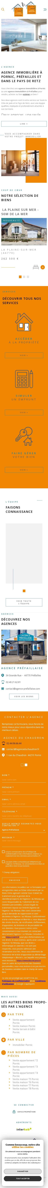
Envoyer (14, 880)
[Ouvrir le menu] (45, 9)
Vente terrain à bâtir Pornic (24, 1031)
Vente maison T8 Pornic (26, 1088)
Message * (8, 837)
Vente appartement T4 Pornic (25, 1074)
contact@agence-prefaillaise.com (23, 688)
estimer (26, 94)
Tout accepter (23, 1178)
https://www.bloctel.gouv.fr (29, 960)
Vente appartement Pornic (24, 1021)
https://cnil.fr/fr (12, 937)
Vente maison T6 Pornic (26, 1082)
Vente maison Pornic (24, 1026)
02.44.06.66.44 (14, 743)
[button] (20, 277)
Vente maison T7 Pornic (26, 1085)
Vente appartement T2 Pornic (25, 1062)
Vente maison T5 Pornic (26, 1079)
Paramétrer (22, 1171)
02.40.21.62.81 (13, 682)
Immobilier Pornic (23, 1044)
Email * (6, 799)
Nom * (6, 775)
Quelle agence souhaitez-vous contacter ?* (21, 824)
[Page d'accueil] (24, 9)
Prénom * (8, 787)
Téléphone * (10, 812)
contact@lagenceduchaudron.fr (22, 749)
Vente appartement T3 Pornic (25, 1068)
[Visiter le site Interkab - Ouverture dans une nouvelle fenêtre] (24, 1129)
